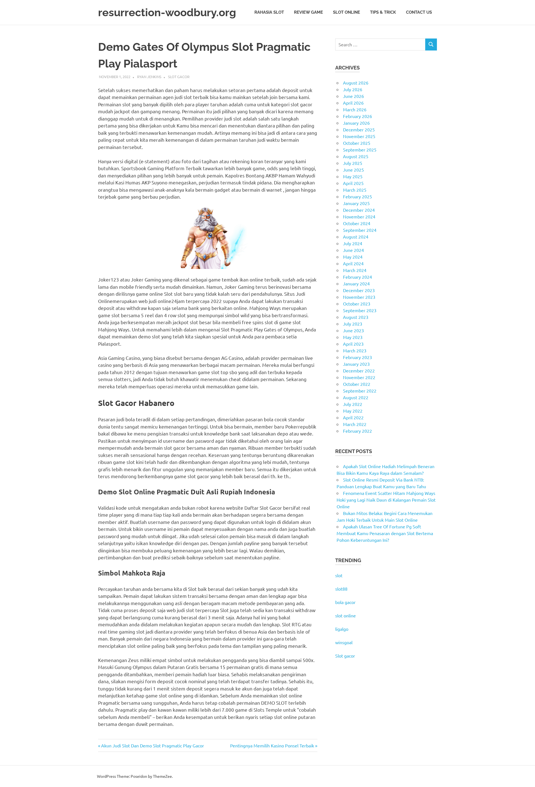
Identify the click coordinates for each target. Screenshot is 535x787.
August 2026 (355, 82)
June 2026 (353, 96)
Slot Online (346, 12)
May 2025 (353, 176)
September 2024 (359, 230)
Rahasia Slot (269, 12)
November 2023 (359, 297)
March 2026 (354, 109)
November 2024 (359, 216)
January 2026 (356, 123)
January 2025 (356, 203)
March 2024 (354, 270)
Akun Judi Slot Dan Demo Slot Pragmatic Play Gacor (152, 745)
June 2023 (353, 330)
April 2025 (353, 183)
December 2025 (359, 129)
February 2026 (357, 116)
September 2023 (359, 310)
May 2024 (353, 256)
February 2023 (357, 357)
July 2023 (352, 323)
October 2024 (356, 223)
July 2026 (352, 89)
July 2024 (352, 243)
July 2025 (352, 163)
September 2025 (359, 149)
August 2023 (355, 317)
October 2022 (356, 384)
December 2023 (359, 290)
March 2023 (354, 350)
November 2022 (359, 377)
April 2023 (353, 343)
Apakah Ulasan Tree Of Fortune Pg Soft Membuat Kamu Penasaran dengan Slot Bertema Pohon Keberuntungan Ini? (385, 533)
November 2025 (359, 136)
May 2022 (353, 410)
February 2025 (357, 196)
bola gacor (345, 602)
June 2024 (353, 250)
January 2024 (356, 283)
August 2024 (355, 236)
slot (338, 575)
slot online (345, 615)
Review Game (308, 12)
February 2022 (357, 431)
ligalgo (341, 629)
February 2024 (357, 277)
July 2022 (352, 404)
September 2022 (359, 390)
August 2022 (355, 397)
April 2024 (353, 263)
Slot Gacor (178, 76)
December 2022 (359, 370)
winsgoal (343, 642)
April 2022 (353, 417)
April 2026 (353, 102)
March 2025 (354, 189)
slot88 (341, 588)
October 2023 (356, 303)
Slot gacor (345, 655)
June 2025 (353, 169)
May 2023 (353, 337)
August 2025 (355, 156)
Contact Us (419, 12)
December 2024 (359, 210)
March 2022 (354, 424)
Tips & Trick (383, 12)
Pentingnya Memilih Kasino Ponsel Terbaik (272, 745)
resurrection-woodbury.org (167, 12)
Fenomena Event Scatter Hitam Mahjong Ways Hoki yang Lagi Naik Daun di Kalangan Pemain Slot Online (386, 499)
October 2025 (356, 143)
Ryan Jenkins (149, 76)
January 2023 (356, 364)
